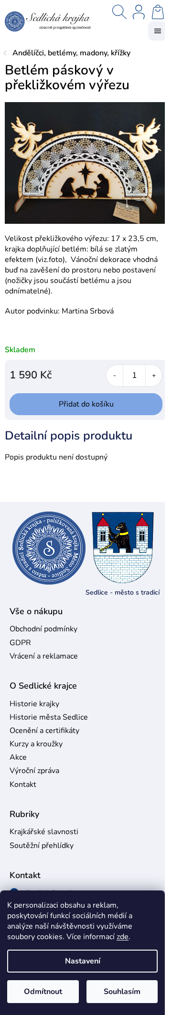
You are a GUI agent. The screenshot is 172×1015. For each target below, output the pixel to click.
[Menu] (157, 31)
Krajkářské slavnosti (44, 832)
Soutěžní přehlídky (42, 845)
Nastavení (82, 961)
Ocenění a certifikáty (44, 730)
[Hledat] (119, 11)
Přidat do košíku (86, 404)
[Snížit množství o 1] (115, 375)
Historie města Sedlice (49, 717)
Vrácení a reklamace (44, 656)
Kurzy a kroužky (36, 744)
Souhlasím (122, 991)
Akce (18, 757)
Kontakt (23, 784)
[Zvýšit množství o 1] (153, 375)
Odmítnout (43, 991)
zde (123, 936)
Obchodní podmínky (43, 629)
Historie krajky (34, 704)
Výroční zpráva (34, 770)
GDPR (20, 643)
